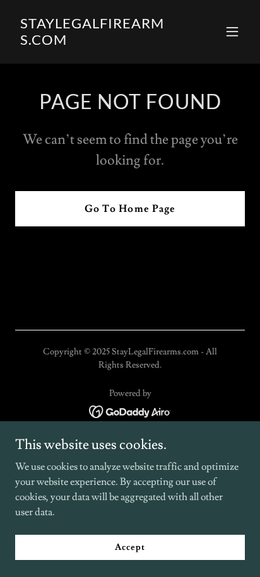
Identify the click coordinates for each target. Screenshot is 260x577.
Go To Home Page (130, 208)
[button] (232, 31)
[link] (95, 41)
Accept (130, 546)
